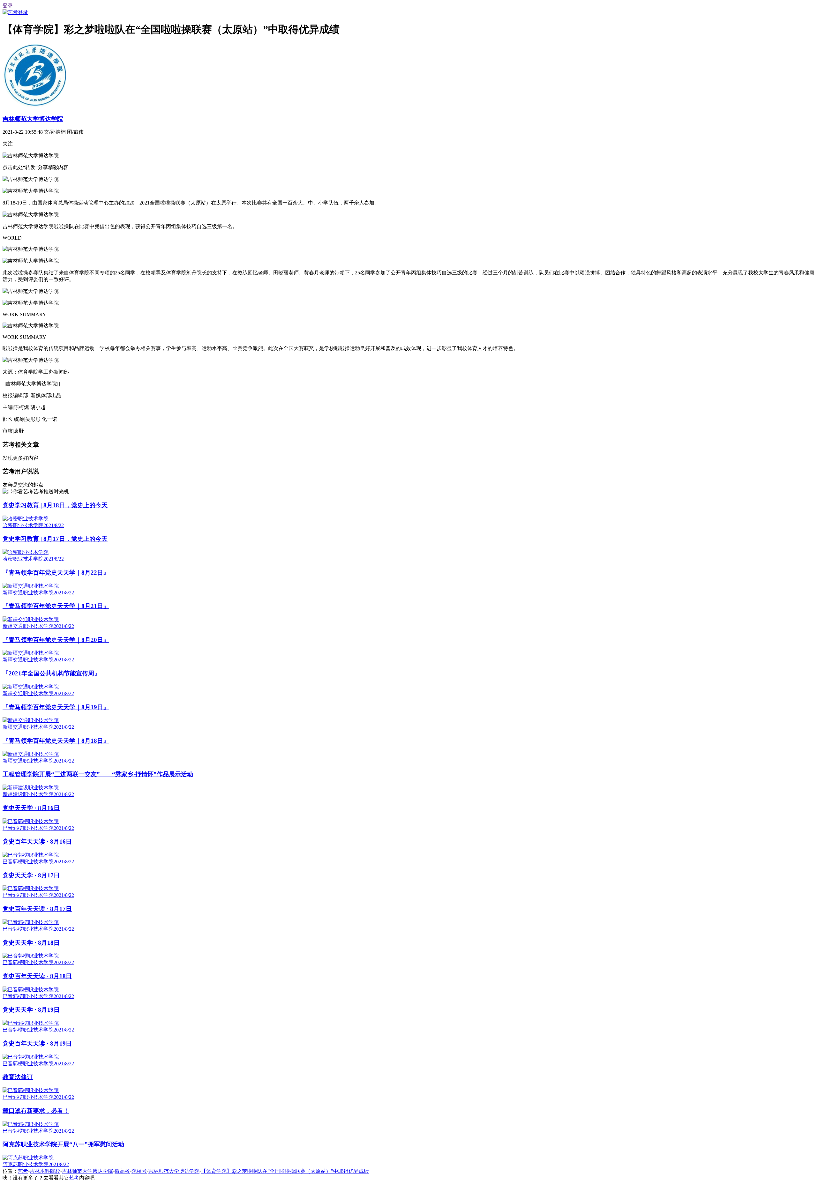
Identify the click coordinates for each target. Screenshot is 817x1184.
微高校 (122, 1171)
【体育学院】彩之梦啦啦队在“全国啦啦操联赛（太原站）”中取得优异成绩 (285, 1171)
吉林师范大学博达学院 (33, 118)
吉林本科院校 (45, 1171)
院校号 (139, 1171)
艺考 (23, 1171)
